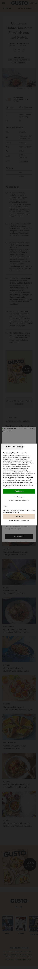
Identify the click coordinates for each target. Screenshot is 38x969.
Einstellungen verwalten (19, 497)
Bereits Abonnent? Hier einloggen (19, 520)
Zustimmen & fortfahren (19, 491)
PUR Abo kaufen (19, 516)
